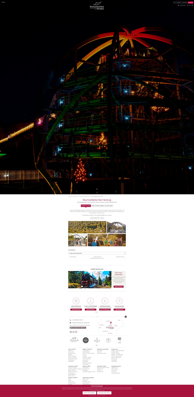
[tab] (86, 206)
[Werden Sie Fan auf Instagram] (73, 332)
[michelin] (86, 340)
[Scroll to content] (97, 192)
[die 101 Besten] (108, 340)
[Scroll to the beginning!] (126, 317)
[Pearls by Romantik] (74, 339)
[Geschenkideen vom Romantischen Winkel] (190, 5)
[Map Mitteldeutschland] (111, 326)
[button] (76, 192)
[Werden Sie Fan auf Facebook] (71, 332)
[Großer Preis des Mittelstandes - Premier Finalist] (120, 340)
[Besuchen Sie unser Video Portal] (76, 332)
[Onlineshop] (188, 5)
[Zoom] (97, 97)
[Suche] (192, 5)
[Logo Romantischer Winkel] (97, 5)
